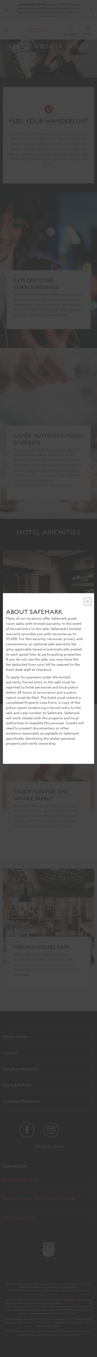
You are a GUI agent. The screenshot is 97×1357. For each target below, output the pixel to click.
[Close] (87, 601)
